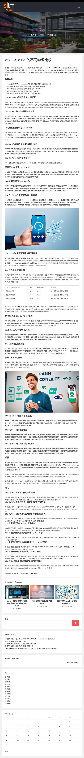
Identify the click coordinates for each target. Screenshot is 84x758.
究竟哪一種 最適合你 (29, 73)
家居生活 (8, 679)
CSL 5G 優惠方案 (13, 573)
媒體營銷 (8, 677)
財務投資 (8, 701)
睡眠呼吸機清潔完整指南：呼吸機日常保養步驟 (19, 646)
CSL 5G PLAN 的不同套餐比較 (47, 35)
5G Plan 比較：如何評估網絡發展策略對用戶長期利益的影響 (17, 603)
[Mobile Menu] (79, 7)
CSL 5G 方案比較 (32, 573)
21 (49, 735)
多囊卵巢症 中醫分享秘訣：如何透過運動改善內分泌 (20, 644)
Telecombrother (51, 68)
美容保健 (8, 694)
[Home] (28, 35)
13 (38, 731)
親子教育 (8, 696)
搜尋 (6, 619)
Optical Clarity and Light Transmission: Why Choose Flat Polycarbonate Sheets (31, 648)
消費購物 (8, 687)
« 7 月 (7, 752)
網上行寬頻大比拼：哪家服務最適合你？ (67, 602)
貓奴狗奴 (8, 699)
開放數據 (8, 703)
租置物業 (8, 691)
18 (17, 735)
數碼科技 (8, 682)
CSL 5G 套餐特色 (23, 573)
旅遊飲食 (8, 684)
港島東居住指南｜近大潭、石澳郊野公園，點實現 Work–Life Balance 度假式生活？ (30, 639)
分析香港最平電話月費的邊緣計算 (42, 602)
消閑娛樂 (8, 689)
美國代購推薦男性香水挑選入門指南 (16, 641)
